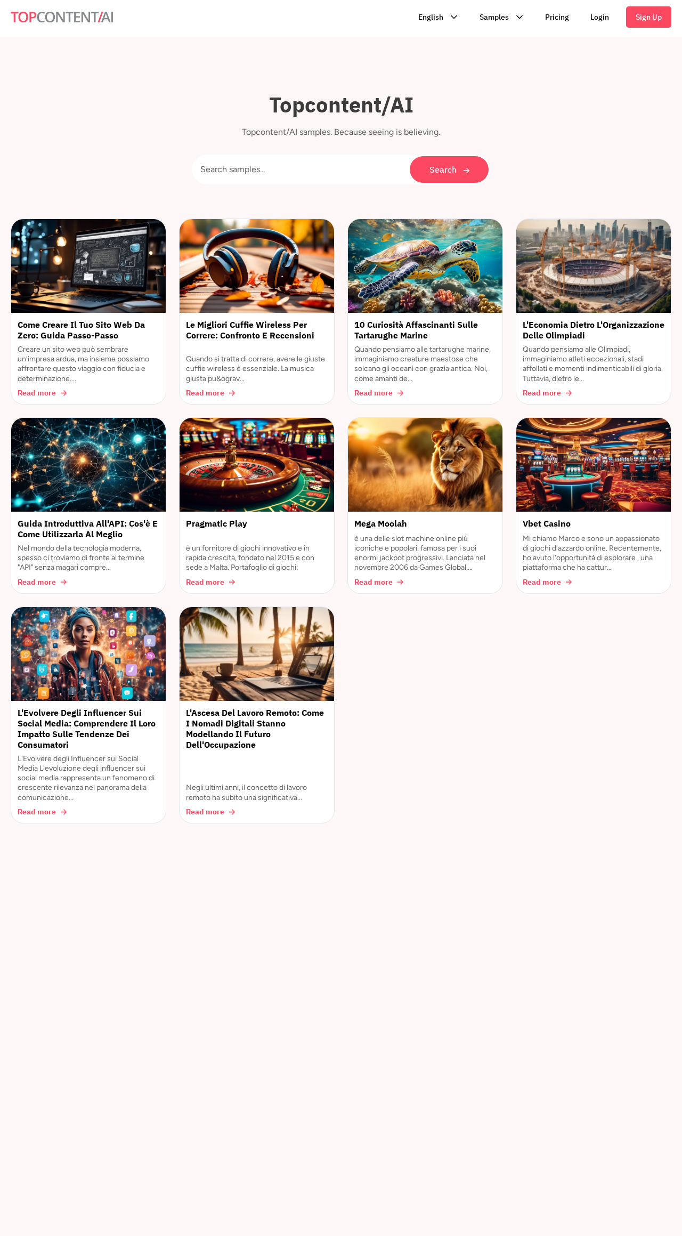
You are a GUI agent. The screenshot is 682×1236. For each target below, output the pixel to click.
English (430, 17)
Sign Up (649, 17)
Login (599, 17)
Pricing (557, 17)
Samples (494, 17)
